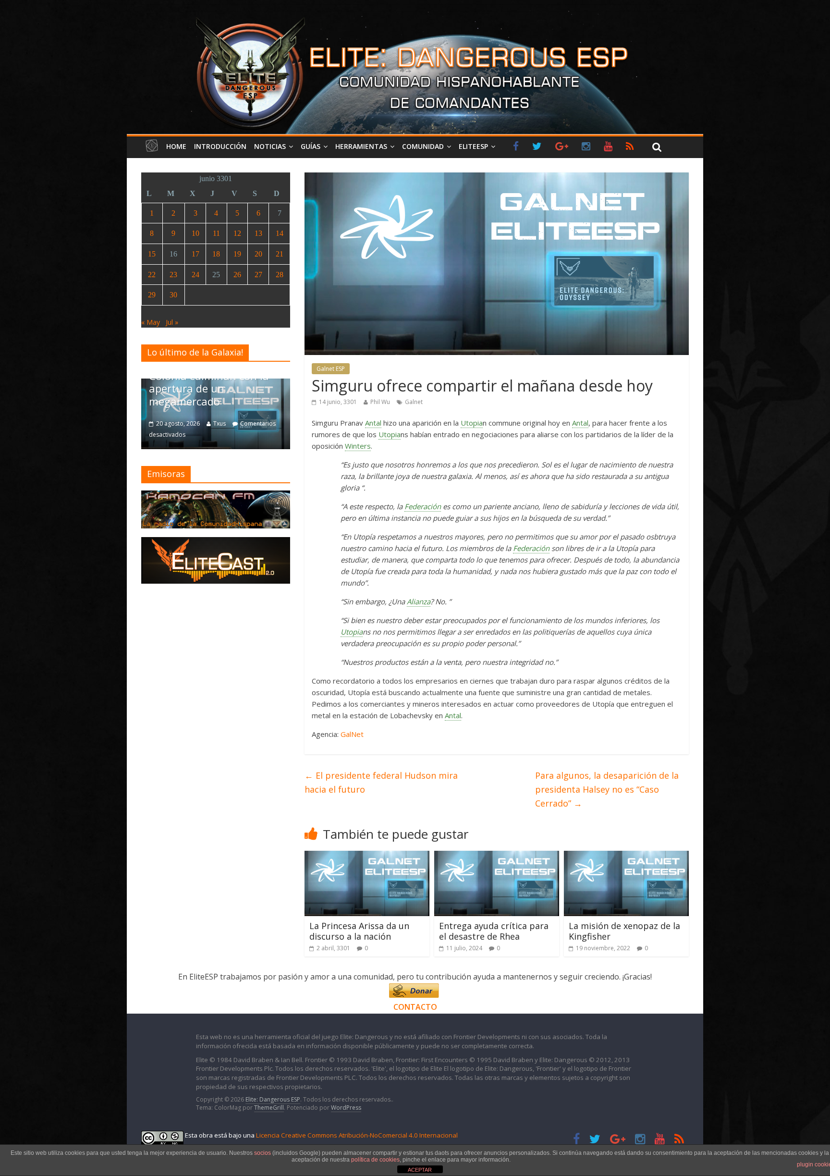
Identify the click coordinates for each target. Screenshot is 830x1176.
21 (279, 254)
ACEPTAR (420, 1170)
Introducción (220, 146)
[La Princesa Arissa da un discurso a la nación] (367, 856)
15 (152, 254)
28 (279, 274)
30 (173, 295)
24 (195, 274)
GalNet (352, 734)
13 (258, 233)
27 (258, 274)
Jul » (172, 322)
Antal (373, 423)
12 (237, 233)
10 (195, 233)
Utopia (472, 423)
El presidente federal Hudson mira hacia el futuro (381, 782)
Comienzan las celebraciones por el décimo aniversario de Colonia (254, 388)
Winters (358, 446)
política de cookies (375, 1159)
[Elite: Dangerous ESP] (415, 16)
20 (258, 254)
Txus (256, 423)
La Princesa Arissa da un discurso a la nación (359, 931)
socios (262, 1153)
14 (279, 233)
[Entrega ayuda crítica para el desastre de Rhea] (496, 856)
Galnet (414, 402)
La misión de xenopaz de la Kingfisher (624, 931)
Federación (422, 506)
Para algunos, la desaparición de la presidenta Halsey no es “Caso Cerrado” (607, 789)
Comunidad (423, 146)
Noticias (270, 146)
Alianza (418, 601)
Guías (310, 146)
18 (216, 254)
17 (195, 254)
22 (152, 274)
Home (176, 146)
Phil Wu (380, 402)
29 (152, 295)
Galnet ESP (331, 369)
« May (150, 322)
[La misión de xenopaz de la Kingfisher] (626, 856)
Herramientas (361, 146)
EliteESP (473, 146)
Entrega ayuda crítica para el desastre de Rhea (494, 931)
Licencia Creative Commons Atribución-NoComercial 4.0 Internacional (357, 1135)
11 (216, 233)
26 (237, 274)
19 (237, 254)
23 (173, 274)
